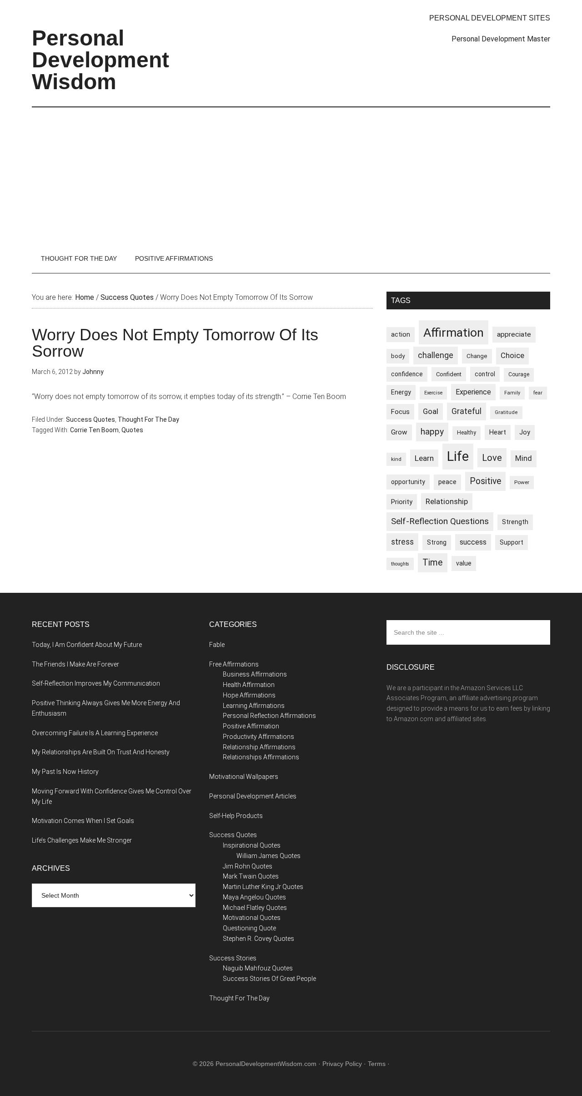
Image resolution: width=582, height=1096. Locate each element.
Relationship (447, 501)
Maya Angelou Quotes (254, 897)
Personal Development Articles (252, 796)
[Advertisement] (291, 175)
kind (396, 459)
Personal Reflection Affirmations (269, 715)
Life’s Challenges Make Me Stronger (82, 840)
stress (402, 541)
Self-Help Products (236, 815)
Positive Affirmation (251, 726)
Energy (401, 392)
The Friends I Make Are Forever (75, 664)
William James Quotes (268, 855)
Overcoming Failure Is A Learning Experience (95, 733)
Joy (524, 432)
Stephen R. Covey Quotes (258, 938)
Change (477, 356)
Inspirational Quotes (252, 845)
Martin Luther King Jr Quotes (263, 886)
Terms (377, 1063)
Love (492, 457)
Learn (424, 458)
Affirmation (453, 332)
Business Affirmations (255, 674)
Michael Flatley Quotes (255, 907)
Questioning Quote (249, 928)
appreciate (514, 334)
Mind (523, 458)
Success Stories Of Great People (269, 978)
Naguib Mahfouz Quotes (258, 968)
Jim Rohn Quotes (247, 866)
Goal (430, 411)
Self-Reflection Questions (440, 521)
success (473, 542)
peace (447, 482)
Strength (515, 521)
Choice (512, 355)
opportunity (408, 481)
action (400, 334)
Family (512, 393)
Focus (400, 412)
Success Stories (232, 958)
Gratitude (506, 412)
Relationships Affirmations (261, 757)
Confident (449, 374)
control (485, 374)
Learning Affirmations (254, 705)
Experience (473, 392)
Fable (217, 644)
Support (511, 542)
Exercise (433, 393)
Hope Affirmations (249, 695)
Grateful (467, 411)
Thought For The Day (148, 419)
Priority (401, 502)
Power (521, 482)
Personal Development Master (501, 39)
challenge (435, 355)
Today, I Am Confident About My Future (87, 644)
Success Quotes (90, 419)
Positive (485, 481)
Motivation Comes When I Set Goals (83, 820)
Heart (497, 432)
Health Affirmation (249, 684)
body (398, 356)
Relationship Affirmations (259, 747)
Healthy (466, 432)
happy (432, 431)
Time (432, 562)
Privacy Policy (342, 1063)
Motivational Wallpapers (243, 776)
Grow (399, 432)
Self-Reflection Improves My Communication (96, 683)
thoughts (400, 564)
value (464, 563)
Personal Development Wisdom (100, 60)
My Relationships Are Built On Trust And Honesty (101, 752)
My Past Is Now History (65, 771)
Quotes (132, 430)
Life (458, 456)
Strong (437, 542)
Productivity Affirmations (258, 736)
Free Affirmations (234, 664)
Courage (518, 374)
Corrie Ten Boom (94, 430)
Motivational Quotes (252, 917)
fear (537, 393)
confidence (407, 374)
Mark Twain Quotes (251, 876)
